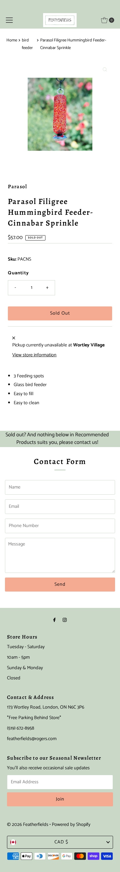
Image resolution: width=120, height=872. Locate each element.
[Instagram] (65, 620)
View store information (34, 355)
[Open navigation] (9, 20)
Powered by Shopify (71, 825)
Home (11, 40)
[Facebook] (54, 620)
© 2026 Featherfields (27, 825)
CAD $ (61, 842)
